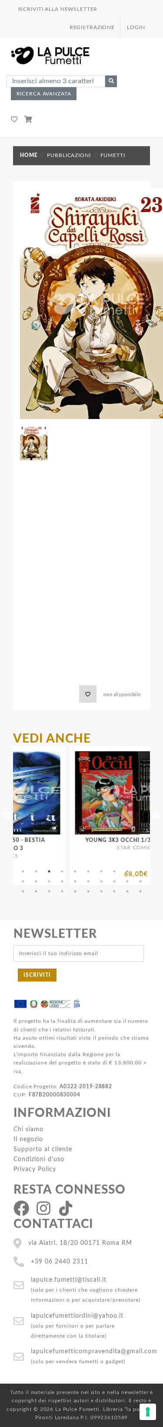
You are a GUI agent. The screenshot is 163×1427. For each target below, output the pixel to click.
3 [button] (49, 871)
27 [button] (101, 891)
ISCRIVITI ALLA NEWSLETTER (58, 9)
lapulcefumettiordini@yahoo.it (77, 1315)
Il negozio (28, 1139)
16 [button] (88, 881)
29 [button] (127, 891)
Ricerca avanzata (44, 93)
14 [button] (62, 881)
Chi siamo (28, 1129)
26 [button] (88, 891)
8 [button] (114, 871)
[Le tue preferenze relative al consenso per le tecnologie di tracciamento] (148, 1412)
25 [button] (75, 891)
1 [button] (23, 871)
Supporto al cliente (42, 1149)
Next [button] (156, 815)
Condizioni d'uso (38, 1159)
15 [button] (75, 881)
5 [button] (75, 871)
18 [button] (114, 881)
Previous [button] (6, 815)
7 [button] (101, 871)
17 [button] (101, 881)
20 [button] (140, 881)
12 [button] (36, 881)
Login (136, 27)
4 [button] (62, 871)
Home (28, 155)
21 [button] (23, 891)
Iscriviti (37, 975)
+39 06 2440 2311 (59, 1261)
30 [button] (140, 891)
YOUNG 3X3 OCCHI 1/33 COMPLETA (108, 840)
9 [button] (127, 871)
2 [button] (36, 871)
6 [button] (88, 871)
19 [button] (127, 881)
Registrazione (92, 27)
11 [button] (23, 881)
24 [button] (62, 891)
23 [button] (49, 891)
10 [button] (140, 871)
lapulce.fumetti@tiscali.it (68, 1279)
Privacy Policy (34, 1169)
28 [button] (114, 891)
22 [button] (36, 891)
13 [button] (49, 881)
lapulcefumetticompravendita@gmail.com (94, 1351)
